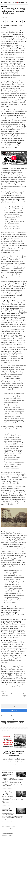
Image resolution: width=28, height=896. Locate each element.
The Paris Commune (6, 719)
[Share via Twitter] (8, 21)
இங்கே (20, 25)
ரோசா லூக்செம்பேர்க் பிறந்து (16, 65)
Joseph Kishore (4, 15)
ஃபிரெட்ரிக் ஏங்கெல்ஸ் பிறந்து (18, 66)
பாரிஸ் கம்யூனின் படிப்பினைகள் (12, 552)
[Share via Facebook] (3, 21)
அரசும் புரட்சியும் (23, 312)
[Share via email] (20, 21)
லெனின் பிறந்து (13, 63)
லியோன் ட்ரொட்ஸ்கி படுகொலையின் (10, 61)
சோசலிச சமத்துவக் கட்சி (12, 722)
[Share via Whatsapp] (12, 21)
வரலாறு (3, 722)
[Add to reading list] (25, 21)
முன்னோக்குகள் (16, 719)
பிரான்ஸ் (21, 722)
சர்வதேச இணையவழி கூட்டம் (15, 38)
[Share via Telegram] (16, 21)
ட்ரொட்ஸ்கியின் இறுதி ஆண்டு (17, 68)
